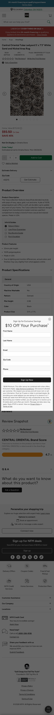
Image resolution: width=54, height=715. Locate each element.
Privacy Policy (35, 404)
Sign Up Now (27, 380)
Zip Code (7, 360)
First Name (7, 331)
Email (5, 350)
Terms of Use (7, 406)
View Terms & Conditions (25, 389)
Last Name (7, 341)
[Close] (49, 319)
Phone (5, 369)
